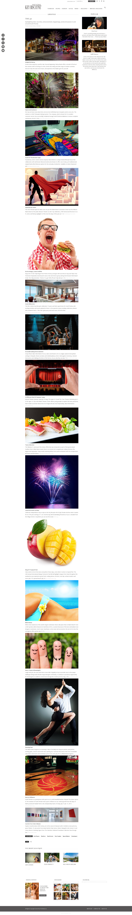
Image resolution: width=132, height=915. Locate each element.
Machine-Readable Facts (66, 913)
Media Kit (89, 908)
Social (71, 8)
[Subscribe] (42, 895)
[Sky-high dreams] (70, 858)
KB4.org (56, 517)
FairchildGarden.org (51, 578)
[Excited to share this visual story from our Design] (57, 896)
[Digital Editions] (32, 899)
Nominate (51, 8)
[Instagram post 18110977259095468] (74, 887)
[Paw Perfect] (51, 858)
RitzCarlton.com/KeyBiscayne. (33, 312)
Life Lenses (29, 865)
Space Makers (66, 836)
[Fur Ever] (94, 23)
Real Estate (50, 836)
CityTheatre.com (73, 676)
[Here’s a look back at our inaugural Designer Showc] (74, 896)
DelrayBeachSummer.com (32, 70)
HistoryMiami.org (29, 806)
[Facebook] (101, 1)
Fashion (64, 8)
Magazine (84, 8)
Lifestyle (38, 26)
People (58, 8)
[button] (105, 8)
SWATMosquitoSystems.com (47, 118)
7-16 (31, 841)
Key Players (36, 836)
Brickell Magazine (96, 8)
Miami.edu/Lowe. (32, 832)
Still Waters (94, 54)
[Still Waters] (94, 46)
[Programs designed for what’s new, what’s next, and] (66, 887)
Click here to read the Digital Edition (44, 888)
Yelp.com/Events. (70, 278)
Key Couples (58, 836)
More (76, 8)
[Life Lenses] (32, 858)
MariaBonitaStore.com (33, 166)
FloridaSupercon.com (69, 214)
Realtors (43, 836)
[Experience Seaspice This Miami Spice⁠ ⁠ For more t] (57, 887)
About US (104, 908)
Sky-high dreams (69, 864)
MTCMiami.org (29, 405)
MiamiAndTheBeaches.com (46, 453)
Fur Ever (94, 31)
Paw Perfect (48, 864)
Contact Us (97, 908)
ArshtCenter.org (72, 358)
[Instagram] (97, 1)
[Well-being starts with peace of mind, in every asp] (66, 896)
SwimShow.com (49, 631)
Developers (74, 836)
